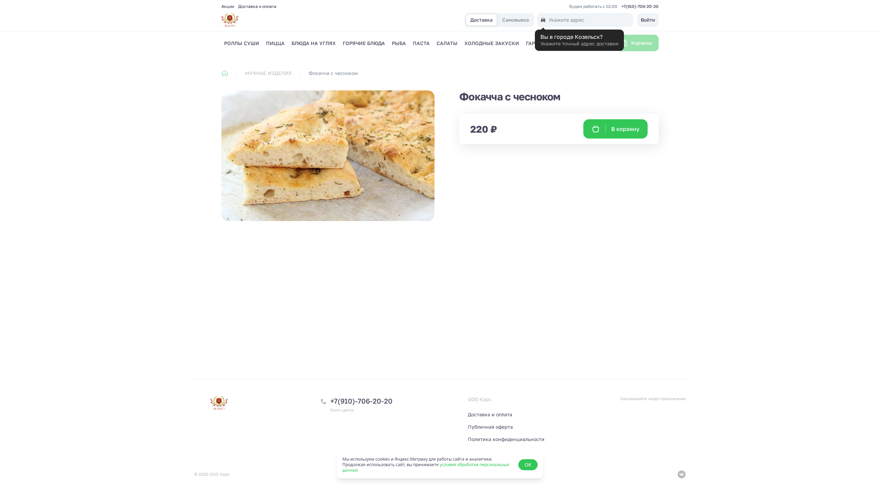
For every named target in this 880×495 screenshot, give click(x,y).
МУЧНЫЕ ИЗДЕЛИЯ (268, 73)
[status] (440, 464)
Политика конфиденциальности (506, 439)
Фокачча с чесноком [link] (333, 73)
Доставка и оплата (257, 6)
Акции (227, 6)
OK (528, 464)
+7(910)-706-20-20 (640, 6)
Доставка (481, 20)
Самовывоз (515, 20)
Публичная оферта (490, 427)
